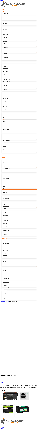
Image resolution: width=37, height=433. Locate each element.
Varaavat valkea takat (5, 124)
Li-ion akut (4, 17)
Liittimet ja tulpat (5, 37)
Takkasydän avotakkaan (6, 129)
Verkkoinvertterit (5, 76)
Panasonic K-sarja (5, 117)
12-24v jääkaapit (5, 23)
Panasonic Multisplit (5, 98)
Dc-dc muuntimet (5, 89)
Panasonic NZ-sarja (5, 106)
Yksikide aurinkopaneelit (6, 57)
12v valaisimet (4, 43)
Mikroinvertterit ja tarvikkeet (6, 79)
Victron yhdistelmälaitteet (6, 83)
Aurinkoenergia (4, 11)
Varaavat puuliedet (5, 136)
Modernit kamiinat (5, 121)
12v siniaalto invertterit (5, 68)
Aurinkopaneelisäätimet (5, 47)
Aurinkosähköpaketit (5, 13)
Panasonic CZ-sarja (5, 101)
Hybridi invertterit (5, 74)
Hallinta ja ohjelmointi (5, 34)
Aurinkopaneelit (5, 53)
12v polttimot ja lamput (5, 45)
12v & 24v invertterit (5, 66)
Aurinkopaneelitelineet (5, 32)
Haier (3, 94)
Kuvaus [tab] (2, 382)
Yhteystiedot (3, 10)
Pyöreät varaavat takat (5, 126)
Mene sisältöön (1, 0)
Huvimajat (4, 149)
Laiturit (3, 142)
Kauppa (2, 428)
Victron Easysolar (5, 85)
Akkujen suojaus (5, 29)
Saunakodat (4, 146)
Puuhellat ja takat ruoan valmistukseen (7, 132)
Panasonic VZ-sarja (5, 109)
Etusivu (3, 8)
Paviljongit (4, 144)
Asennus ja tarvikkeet (5, 25)
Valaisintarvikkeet (5, 41)
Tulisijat (3, 119)
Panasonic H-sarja (5, 114)
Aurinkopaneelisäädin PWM (6, 51)
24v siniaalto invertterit (5, 71)
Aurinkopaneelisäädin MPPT (6, 49)
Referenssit (3, 9)
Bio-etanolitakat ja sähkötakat (6, 140)
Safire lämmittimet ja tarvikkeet (6, 81)
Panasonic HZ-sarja (5, 103)
